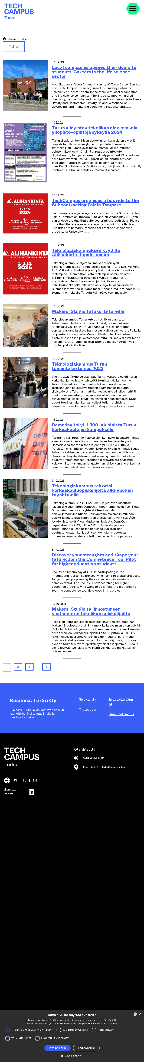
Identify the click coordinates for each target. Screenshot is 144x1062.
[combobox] (135, 1014)
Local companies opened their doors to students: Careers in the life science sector (94, 71)
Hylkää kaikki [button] (86, 1047)
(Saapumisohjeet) (117, 767)
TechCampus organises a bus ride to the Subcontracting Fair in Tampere (95, 202)
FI (15, 780)
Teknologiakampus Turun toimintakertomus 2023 (79, 366)
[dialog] (72, 1036)
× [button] (140, 1014)
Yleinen (14, 46)
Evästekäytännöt (121, 702)
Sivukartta (87, 699)
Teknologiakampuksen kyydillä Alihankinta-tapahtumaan (86, 252)
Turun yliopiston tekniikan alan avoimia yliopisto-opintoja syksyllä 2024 (95, 130)
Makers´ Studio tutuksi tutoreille (88, 311)
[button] (72, 1056)
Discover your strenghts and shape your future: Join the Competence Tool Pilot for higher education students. (95, 559)
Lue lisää (113, 1023)
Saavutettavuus (121, 714)
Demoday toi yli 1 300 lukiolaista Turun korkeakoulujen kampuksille (94, 427)
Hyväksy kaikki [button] (57, 1047)
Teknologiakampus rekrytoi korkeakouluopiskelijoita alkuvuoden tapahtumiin (92, 490)
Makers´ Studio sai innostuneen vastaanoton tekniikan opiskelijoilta (91, 611)
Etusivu (12, 39)
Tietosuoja (87, 709)
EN (34, 780)
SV (25, 780)
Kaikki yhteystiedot (93, 757)
